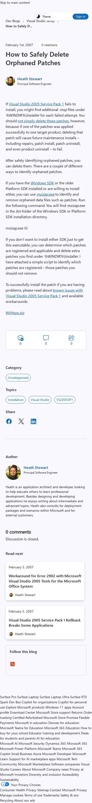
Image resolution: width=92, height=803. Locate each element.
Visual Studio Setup (40, 21)
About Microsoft (34, 769)
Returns (77, 712)
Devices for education (63, 722)
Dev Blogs (13, 21)
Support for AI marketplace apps (32, 759)
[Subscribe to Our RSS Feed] (12, 665)
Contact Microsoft (63, 790)
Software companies (65, 764)
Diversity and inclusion (45, 774)
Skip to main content (15, 2)
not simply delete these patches (43, 120)
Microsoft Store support (53, 712)
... (31, 26)
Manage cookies (11, 795)
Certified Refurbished (27, 717)
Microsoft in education (31, 722)
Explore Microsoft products (25, 707)
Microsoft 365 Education (62, 728)
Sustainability (9, 779)
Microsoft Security (32, 743)
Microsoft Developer (56, 754)
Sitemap (43, 790)
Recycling (6, 800)
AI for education (48, 738)
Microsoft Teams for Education (21, 728)
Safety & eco (69, 795)
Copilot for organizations (39, 702)
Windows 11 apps (58, 707)
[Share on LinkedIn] (33, 422)
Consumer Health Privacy (18, 790)
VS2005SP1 (64, 399)
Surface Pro (8, 697)
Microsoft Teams (49, 748)
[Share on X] (21, 422)
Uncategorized (18, 377)
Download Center (22, 712)
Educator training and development (54, 733)
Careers (15, 769)
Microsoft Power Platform (18, 748)
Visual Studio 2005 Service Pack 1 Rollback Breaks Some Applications (44, 622)
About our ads (24, 800)
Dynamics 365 (56, 743)
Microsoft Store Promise (60, 717)
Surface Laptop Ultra (54, 697)
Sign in (80, 16)
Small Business (21, 754)
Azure (37, 754)
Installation (16, 399)
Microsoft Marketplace (34, 764)
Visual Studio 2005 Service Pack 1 (36, 103)
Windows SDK (42, 182)
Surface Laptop (28, 697)
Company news (57, 769)
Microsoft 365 (77, 743)
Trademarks (51, 795)
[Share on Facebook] (9, 422)
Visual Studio (40, 399)
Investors (21, 774)
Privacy (82, 790)
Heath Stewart (29, 78)
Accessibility (70, 774)
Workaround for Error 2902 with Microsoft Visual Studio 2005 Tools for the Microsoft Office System (45, 581)
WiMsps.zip (15, 312)
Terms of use (33, 795)
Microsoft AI (9, 743)
